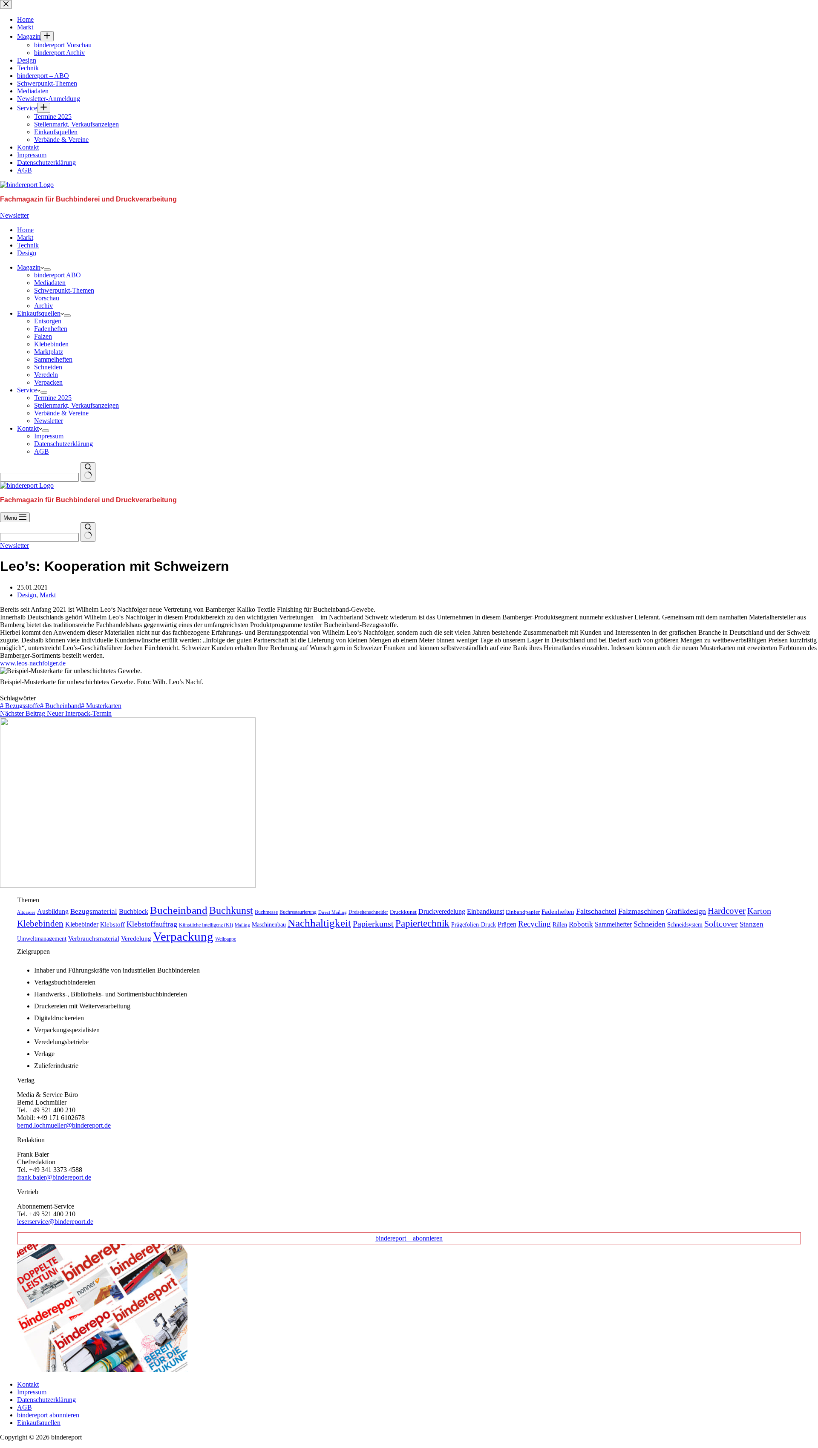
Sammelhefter (613, 924)
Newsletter (14, 215)
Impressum (48, 436)
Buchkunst (231, 910)
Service (27, 390)
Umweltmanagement (41, 938)
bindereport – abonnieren (409, 1238)
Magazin (28, 267)
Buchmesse (266, 912)
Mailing (242, 924)
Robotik (581, 924)
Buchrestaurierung (298, 912)
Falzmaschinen (641, 911)
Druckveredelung (441, 911)
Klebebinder (81, 924)
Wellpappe (225, 939)
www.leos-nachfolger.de (33, 663)
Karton (759, 910)
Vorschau (46, 298)
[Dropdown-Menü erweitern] (47, 269)
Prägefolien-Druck (473, 924)
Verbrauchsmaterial (93, 938)
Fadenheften (50, 328)
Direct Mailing (332, 912)
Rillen (560, 924)
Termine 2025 (53, 397)
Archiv (43, 305)
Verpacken (48, 382)
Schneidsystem (685, 924)
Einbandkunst (485, 911)
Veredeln (46, 374)
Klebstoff (112, 924)
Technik (28, 245)
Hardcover (727, 911)
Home (25, 229)
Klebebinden (51, 344)
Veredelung (136, 938)
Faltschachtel (596, 911)
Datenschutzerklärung (63, 443)
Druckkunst (403, 912)
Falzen (43, 336)
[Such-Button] (88, 472)
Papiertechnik (422, 923)
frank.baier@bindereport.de (54, 1177)
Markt (25, 237)
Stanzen (751, 924)
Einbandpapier (523, 912)
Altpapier (26, 912)
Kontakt (28, 428)
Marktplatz (48, 351)
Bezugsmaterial (93, 911)
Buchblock (133, 911)
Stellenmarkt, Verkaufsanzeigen (76, 405)
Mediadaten (50, 282)
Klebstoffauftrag (152, 924)
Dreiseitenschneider (368, 912)
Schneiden (48, 367)
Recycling (534, 923)
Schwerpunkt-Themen (64, 290)
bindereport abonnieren (48, 1415)
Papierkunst (373, 923)
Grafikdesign (686, 911)
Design (26, 252)
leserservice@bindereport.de (55, 1221)
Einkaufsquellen (38, 313)
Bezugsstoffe (20, 705)
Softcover (721, 923)
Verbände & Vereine (61, 413)
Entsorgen (47, 321)
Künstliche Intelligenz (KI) (206, 925)
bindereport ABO (57, 275)
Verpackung (183, 936)
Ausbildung (53, 911)
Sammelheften (53, 359)
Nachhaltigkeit (319, 923)
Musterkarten (101, 705)
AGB (41, 451)
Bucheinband (60, 705)
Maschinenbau (269, 924)
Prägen (507, 924)
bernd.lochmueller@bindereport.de (64, 1125)
